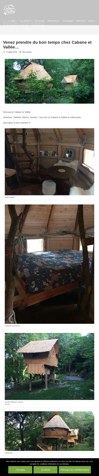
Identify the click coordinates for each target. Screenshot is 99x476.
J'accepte (20, 469)
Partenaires (80, 21)
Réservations (52, 21)
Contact (91, 21)
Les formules (39, 21)
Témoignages (67, 21)
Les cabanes (25, 21)
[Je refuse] (85, 467)
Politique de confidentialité (75, 469)
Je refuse (45, 469)
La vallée (12, 21)
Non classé (26, 52)
